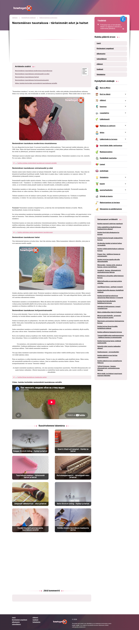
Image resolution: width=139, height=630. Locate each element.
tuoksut (100, 69)
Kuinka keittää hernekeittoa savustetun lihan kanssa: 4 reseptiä (110, 296)
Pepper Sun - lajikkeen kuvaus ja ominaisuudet (108, 255)
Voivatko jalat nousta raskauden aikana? (109, 347)
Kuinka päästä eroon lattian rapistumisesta (107, 356)
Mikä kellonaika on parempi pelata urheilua (109, 282)
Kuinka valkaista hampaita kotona (109, 332)
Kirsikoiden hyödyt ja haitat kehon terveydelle (109, 244)
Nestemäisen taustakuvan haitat (27, 77)
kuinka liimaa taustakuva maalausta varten (32, 377)
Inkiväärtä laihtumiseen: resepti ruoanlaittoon (108, 307)
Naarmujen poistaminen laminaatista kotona (110, 322)
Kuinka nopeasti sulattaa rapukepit (110, 223)
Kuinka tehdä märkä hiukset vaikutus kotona (110, 249)
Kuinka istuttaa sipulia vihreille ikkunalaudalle (108, 260)
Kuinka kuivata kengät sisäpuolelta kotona (110, 239)
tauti (99, 43)
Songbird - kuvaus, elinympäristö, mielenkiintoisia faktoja (109, 271)
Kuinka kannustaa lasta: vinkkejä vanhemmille (109, 342)
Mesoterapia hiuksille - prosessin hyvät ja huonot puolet (109, 316)
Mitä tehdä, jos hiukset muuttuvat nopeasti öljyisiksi (109, 374)
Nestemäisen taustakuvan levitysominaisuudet (32, 80)
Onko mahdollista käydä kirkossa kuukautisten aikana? (109, 228)
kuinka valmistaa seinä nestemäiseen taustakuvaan (35, 232)
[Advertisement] (51, 40)
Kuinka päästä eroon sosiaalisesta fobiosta (109, 361)
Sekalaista (101, 74)
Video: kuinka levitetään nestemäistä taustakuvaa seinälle (36, 83)
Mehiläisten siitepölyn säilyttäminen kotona (110, 276)
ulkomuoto (101, 54)
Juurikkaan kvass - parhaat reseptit (110, 287)
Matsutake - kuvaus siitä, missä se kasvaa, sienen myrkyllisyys (109, 266)
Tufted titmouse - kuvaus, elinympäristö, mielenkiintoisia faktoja (108, 368)
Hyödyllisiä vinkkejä (29, 17)
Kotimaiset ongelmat (105, 48)
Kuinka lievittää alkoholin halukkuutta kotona (106, 302)
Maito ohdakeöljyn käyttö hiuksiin (109, 312)
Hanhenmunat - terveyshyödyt (108, 352)
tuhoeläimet (102, 59)
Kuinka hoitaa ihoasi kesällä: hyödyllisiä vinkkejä (107, 327)
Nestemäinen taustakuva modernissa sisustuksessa (33, 70)
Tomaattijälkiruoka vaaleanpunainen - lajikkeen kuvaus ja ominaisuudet (110, 336)
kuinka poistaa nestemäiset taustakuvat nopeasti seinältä (37, 163)
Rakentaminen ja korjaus (48, 17)
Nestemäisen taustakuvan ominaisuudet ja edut (32, 74)
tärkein (14, 17)
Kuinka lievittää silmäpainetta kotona (108, 233)
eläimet (100, 64)
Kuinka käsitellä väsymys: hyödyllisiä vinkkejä (110, 291)
